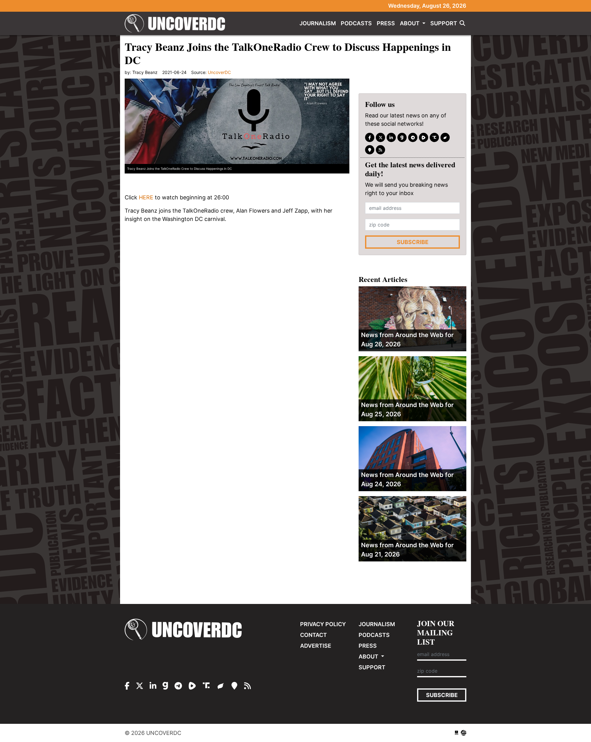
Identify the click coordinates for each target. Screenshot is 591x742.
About (410, 23)
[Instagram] (391, 137)
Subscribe (412, 242)
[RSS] (380, 149)
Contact (313, 635)
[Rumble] (423, 137)
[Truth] (434, 137)
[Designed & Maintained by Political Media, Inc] (456, 733)
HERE (146, 197)
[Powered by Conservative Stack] (463, 733)
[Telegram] (412, 137)
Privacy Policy (323, 624)
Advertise (315, 645)
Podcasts (356, 23)
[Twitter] (380, 137)
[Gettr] (445, 137)
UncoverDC (177, 23)
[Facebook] (369, 137)
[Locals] (369, 149)
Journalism (318, 23)
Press (386, 23)
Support (443, 23)
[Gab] (402, 137)
